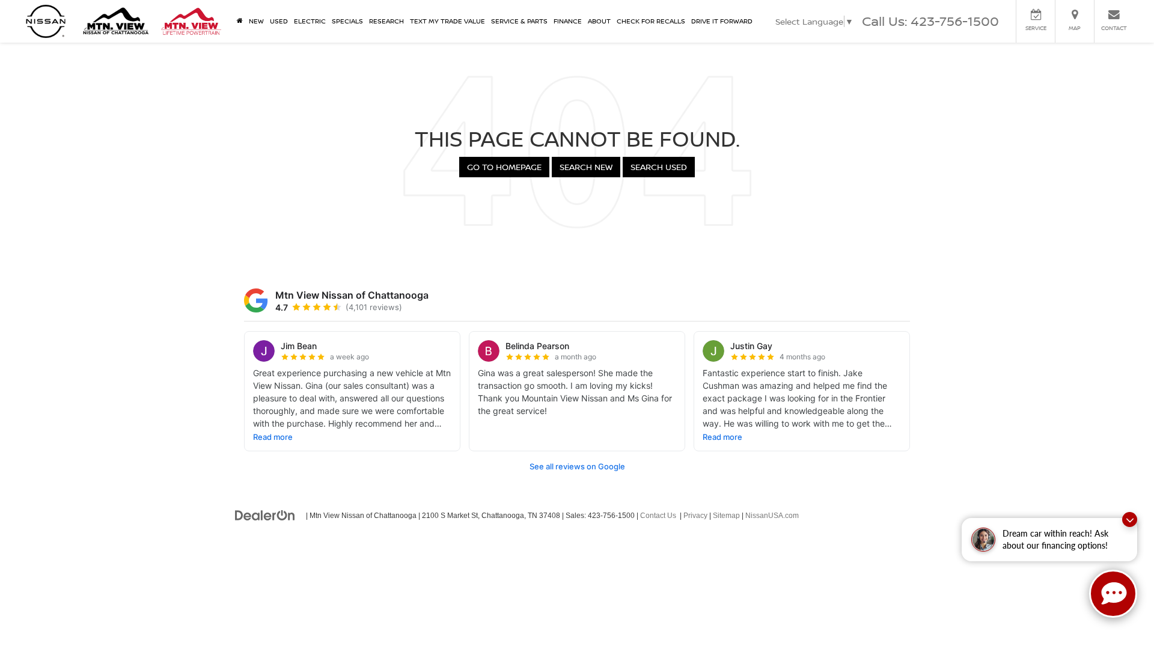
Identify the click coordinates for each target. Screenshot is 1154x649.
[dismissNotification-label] (1129, 519)
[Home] (240, 21)
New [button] (256, 20)
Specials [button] (347, 20)
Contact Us (658, 515)
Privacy (695, 515)
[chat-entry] (1113, 594)
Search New (586, 166)
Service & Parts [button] (519, 20)
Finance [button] (568, 20)
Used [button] (279, 20)
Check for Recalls (651, 20)
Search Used (658, 166)
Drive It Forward (722, 20)
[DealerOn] (265, 515)
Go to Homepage (504, 166)
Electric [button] (310, 20)
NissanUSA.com (772, 515)
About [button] (599, 20)
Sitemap (726, 515)
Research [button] (386, 20)
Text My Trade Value (447, 20)
